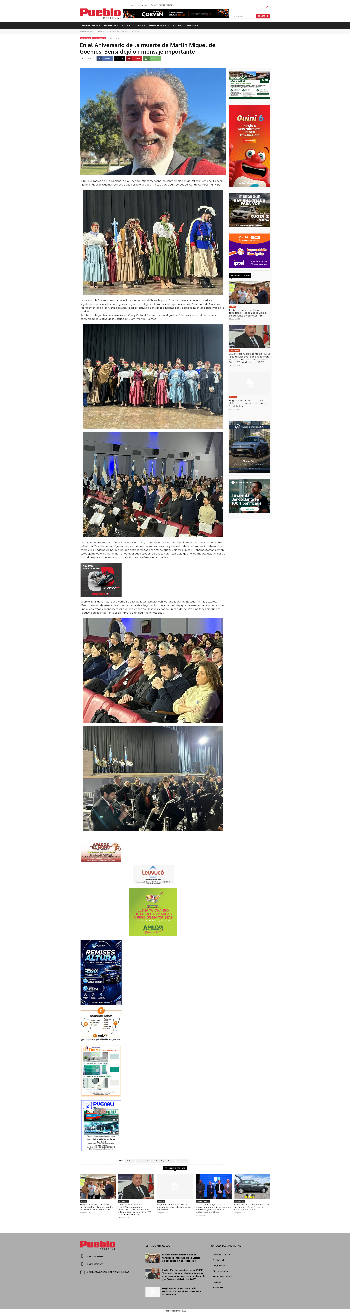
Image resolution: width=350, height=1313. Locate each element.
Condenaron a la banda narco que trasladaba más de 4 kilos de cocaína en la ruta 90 (252, 1207)
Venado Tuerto (99, 38)
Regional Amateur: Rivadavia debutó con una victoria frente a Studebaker (248, 403)
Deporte (233, 397)
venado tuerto (182, 1161)
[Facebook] (259, 7)
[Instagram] (267, 7)
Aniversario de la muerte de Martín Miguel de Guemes (156, 1161)
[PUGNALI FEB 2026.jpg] (153, 1126)
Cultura (232, 306)
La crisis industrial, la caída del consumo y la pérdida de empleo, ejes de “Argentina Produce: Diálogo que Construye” (213, 1208)
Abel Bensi (130, 1161)
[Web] (249, 251)
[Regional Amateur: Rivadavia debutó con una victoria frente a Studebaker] (249, 383)
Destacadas (89, 31)
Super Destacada (202, 1201)
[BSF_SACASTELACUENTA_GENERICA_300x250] (249, 496)
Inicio (82, 31)
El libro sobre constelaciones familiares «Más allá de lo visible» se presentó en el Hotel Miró (248, 313)
